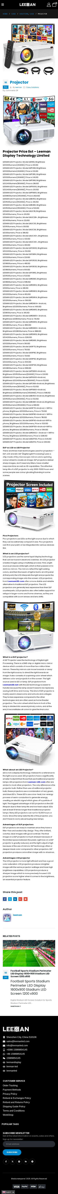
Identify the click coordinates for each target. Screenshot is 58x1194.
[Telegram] (32, 1161)
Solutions (35, 87)
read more (15, 1006)
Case (28, 87)
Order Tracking (10, 1085)
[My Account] (48, 5)
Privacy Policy (10, 1094)
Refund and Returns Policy (16, 1102)
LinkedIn (15, 899)
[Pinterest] (19, 1161)
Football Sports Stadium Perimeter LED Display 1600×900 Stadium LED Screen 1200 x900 (31, 973)
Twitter (10, 899)
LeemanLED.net (10, 684)
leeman (18, 87)
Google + (20, 899)
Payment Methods (12, 1090)
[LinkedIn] (26, 1161)
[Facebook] (6, 1161)
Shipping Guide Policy (14, 1106)
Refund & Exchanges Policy (17, 1098)
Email (25, 899)
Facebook (5, 899)
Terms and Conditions (14, 1111)
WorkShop (8, 1115)
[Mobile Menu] (2, 4)
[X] (12, 1161)
